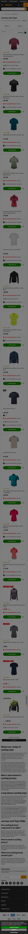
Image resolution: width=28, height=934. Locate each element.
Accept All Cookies (14, 927)
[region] (14, 927)
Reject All (14, 929)
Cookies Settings (14, 932)
